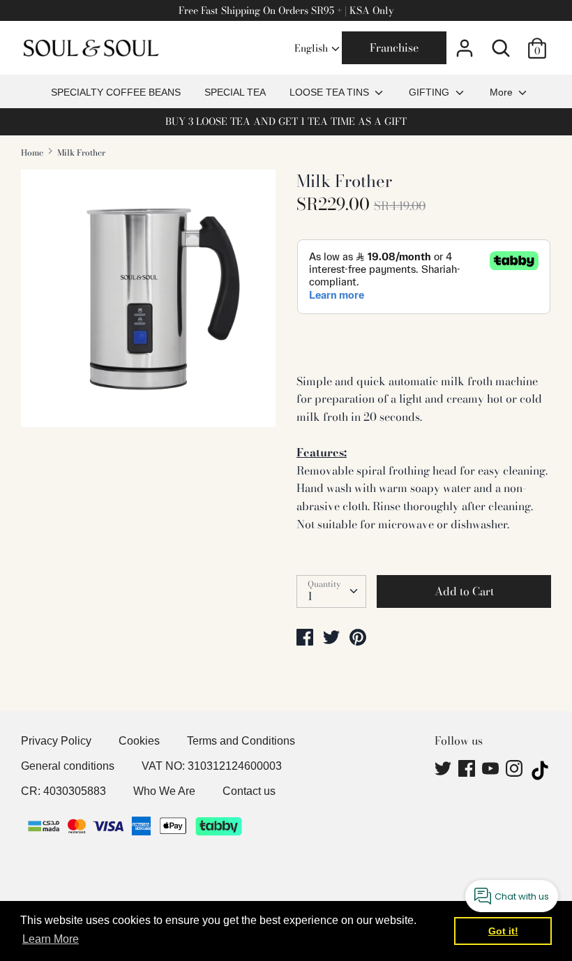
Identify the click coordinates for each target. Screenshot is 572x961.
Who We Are (164, 791)
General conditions (67, 766)
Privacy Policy (56, 741)
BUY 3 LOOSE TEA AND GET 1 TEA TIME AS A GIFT (286, 121)
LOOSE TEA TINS (330, 92)
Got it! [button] (503, 931)
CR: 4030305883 (63, 791)
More (502, 92)
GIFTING (430, 92)
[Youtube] (492, 770)
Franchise (394, 47)
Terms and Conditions (241, 741)
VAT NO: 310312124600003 (212, 766)
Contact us (249, 791)
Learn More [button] (50, 939)
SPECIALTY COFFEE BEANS (116, 92)
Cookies (139, 741)
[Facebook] (468, 770)
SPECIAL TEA (235, 92)
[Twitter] (444, 770)
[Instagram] (515, 770)
